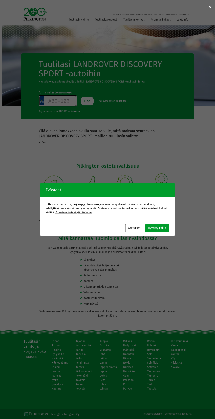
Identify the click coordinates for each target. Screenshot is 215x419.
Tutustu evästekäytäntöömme (73, 212)
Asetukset (134, 228)
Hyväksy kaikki (157, 228)
